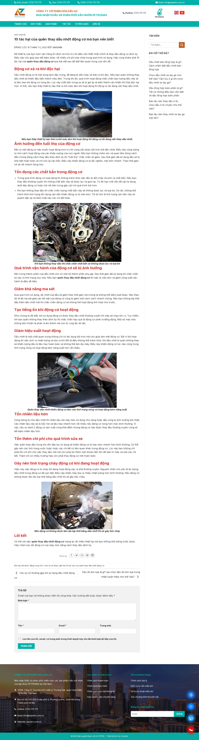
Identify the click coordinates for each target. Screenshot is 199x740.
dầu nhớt (110, 149)
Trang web (105, 625)
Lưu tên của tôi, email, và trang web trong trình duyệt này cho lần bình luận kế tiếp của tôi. (70, 639)
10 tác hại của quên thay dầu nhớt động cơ (85, 565)
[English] (176, 12)
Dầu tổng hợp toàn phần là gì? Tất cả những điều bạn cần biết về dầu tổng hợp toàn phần (166, 92)
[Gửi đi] (182, 45)
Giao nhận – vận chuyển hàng (101, 697)
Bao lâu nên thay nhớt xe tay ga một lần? (166, 116)
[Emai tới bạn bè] (82, 555)
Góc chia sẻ (19, 35)
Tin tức (66, 24)
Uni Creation (122, 736)
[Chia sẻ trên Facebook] (71, 555)
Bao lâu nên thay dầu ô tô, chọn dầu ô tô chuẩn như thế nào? (165, 105)
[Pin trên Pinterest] (87, 555)
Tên (21, 625)
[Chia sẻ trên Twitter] (76, 555)
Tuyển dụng (82, 24)
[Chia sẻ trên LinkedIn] (92, 555)
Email (62, 625)
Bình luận (23, 600)
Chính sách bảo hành (97, 686)
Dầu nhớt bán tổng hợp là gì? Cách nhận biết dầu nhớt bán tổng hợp (165, 66)
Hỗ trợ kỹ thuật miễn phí (142, 691)
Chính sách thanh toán (97, 680)
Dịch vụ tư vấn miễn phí (142, 686)
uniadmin (57, 47)
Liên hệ (96, 24)
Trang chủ (20, 24)
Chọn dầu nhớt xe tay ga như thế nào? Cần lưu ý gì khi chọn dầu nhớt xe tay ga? (166, 79)
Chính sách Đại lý (139, 680)
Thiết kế (109, 736)
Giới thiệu (36, 24)
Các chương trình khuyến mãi (145, 697)
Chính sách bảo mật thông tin (101, 691)
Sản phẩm (51, 24)
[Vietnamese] (182, 12)
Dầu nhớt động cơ (24, 74)
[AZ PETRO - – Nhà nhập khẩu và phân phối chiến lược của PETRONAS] (23, 13)
